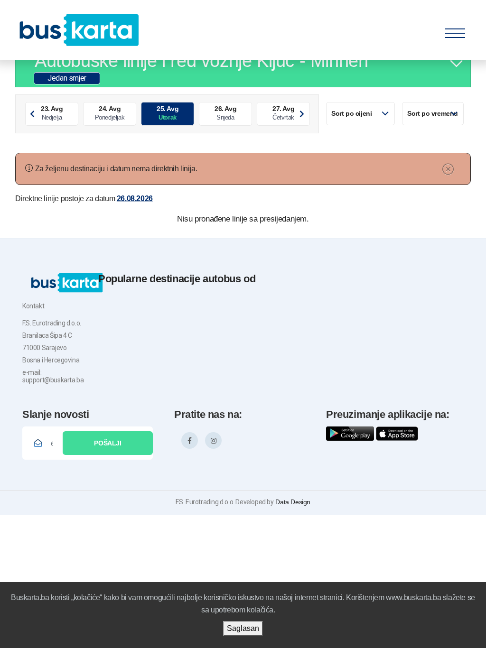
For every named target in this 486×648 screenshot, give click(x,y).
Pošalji (108, 443)
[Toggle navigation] (455, 30)
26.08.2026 (135, 198)
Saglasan (243, 628)
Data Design (292, 502)
